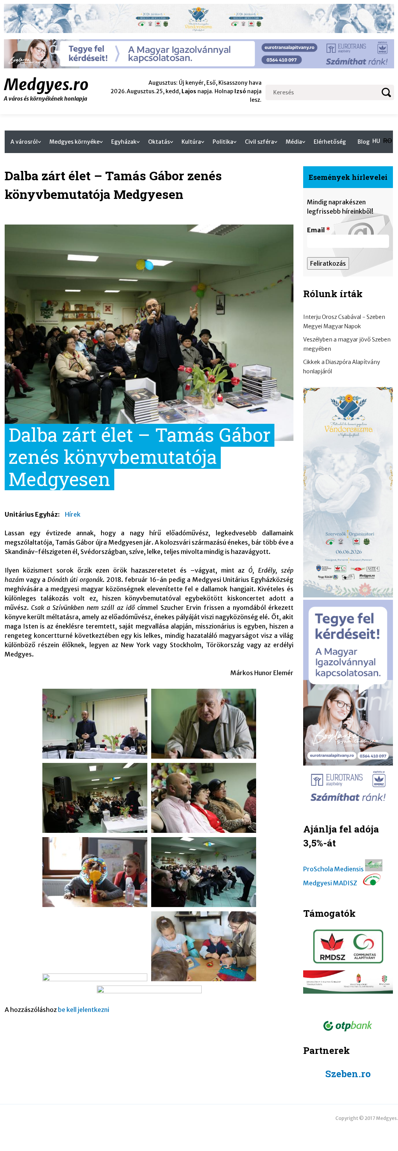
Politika (223, 141)
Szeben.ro (348, 1073)
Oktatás (159, 141)
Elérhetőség (330, 141)
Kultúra (191, 141)
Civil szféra (259, 141)
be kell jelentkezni (83, 1009)
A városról (24, 141)
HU (376, 141)
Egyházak (123, 141)
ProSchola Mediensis (333, 869)
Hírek (72, 514)
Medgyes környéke (74, 141)
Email (318, 230)
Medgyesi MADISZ (330, 883)
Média (294, 141)
